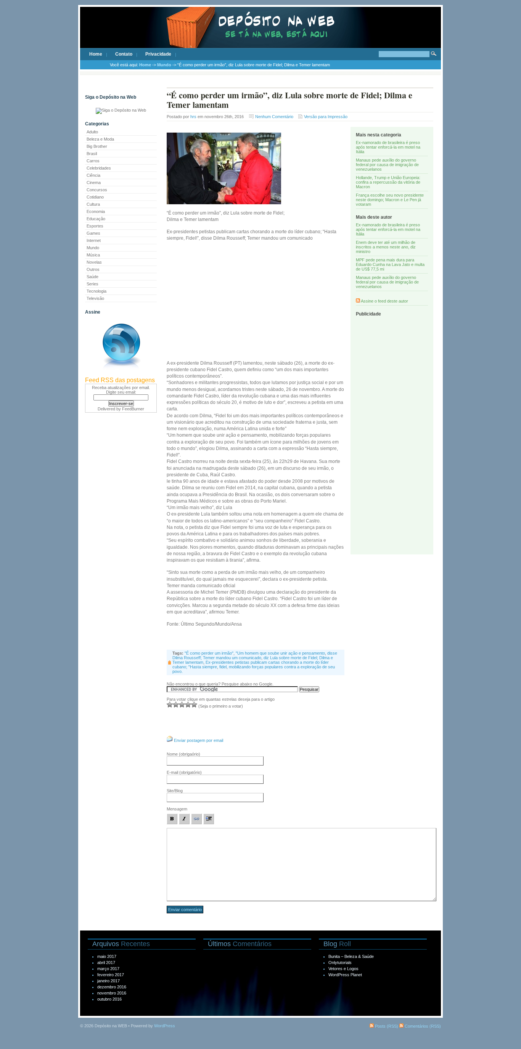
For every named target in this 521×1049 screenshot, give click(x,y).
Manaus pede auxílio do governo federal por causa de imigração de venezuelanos (387, 164)
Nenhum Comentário (274, 116)
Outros (93, 269)
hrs (193, 116)
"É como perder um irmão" (209, 653)
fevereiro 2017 (110, 974)
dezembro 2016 (111, 987)
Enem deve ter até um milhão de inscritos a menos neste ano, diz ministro (386, 247)
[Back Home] (260, 34)
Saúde (92, 276)
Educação (96, 218)
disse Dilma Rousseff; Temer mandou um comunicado (254, 655)
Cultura (93, 204)
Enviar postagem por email (198, 740)
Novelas (94, 262)
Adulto (92, 132)
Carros (93, 161)
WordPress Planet (345, 974)
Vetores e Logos (343, 968)
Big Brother (97, 146)
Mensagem (177, 809)
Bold (172, 819)
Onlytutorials (340, 962)
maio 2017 (106, 956)
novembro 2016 (111, 993)
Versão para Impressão (325, 116)
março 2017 (108, 968)
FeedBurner (133, 409)
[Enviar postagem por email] (170, 740)
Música (93, 255)
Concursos (97, 189)
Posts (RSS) (386, 1026)
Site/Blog (175, 790)
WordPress (164, 1025)
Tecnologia (96, 291)
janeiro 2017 (108, 981)
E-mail (184, 772)
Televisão (95, 298)
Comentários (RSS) (422, 1026)
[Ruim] (170, 704)
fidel (223, 667)
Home (95, 54)
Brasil (92, 153)
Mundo (164, 64)
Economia (96, 211)
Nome (183, 754)
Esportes (95, 226)
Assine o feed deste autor (384, 301)
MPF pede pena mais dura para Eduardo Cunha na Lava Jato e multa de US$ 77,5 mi (390, 264)
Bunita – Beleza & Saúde (351, 956)
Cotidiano (95, 197)
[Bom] (182, 704)
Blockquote (208, 819)
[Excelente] (194, 704)
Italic (184, 819)
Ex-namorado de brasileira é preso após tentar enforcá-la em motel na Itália (388, 147)
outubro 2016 (109, 999)
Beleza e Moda (100, 139)
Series (92, 284)
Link (196, 819)
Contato (123, 54)
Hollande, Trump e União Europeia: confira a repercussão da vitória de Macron (388, 182)
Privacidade (158, 54)
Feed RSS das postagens (120, 380)
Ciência (93, 175)
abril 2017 (106, 962)
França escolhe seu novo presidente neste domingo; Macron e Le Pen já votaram (390, 200)
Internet (94, 240)
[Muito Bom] (188, 704)
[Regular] (176, 704)
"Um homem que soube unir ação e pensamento (280, 653)
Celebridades (99, 168)
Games (93, 233)
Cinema (94, 182)
